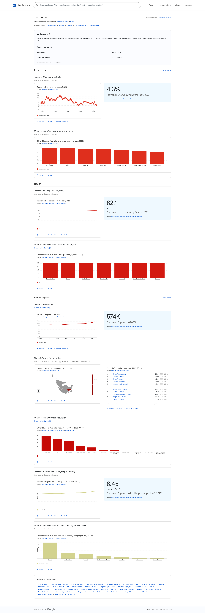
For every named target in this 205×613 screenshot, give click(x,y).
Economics (52, 25)
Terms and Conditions (154, 610)
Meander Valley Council (89, 589)
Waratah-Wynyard (124, 587)
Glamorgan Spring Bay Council (153, 584)
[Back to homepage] (14, 5)
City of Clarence (118, 377)
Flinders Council (118, 399)
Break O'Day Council (114, 592)
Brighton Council (84, 592)
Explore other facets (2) (42, 248)
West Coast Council (120, 389)
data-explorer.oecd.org (44, 62)
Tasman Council (118, 392)
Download (41, 121)
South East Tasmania (108, 589)
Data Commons (24, 5)
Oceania (66, 21)
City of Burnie (43, 584)
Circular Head (98, 592)
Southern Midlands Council (144, 587)
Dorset (139, 589)
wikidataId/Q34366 (165, 17)
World (72, 21)
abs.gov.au (45, 89)
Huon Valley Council (45, 592)
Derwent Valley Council (95, 584)
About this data (53, 89)
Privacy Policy (167, 610)
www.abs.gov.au (56, 62)
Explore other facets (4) (42, 421)
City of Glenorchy (119, 382)
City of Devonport (131, 592)
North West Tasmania (153, 589)
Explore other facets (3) (42, 308)
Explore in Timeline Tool (62, 121)
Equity (69, 25)
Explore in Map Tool (61, 401)
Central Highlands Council (122, 394)
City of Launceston (119, 374)
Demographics (80, 25)
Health (61, 25)
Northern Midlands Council (65, 594)
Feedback (188, 5)
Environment (94, 25)
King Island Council (119, 397)
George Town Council (131, 584)
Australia (59, 21)
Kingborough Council (120, 384)
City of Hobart (118, 379)
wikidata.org (45, 370)
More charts (167, 70)
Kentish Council (90, 587)
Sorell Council (73, 589)
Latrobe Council (44, 587)
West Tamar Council (74, 587)
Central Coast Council (60, 584)
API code (50, 121)
